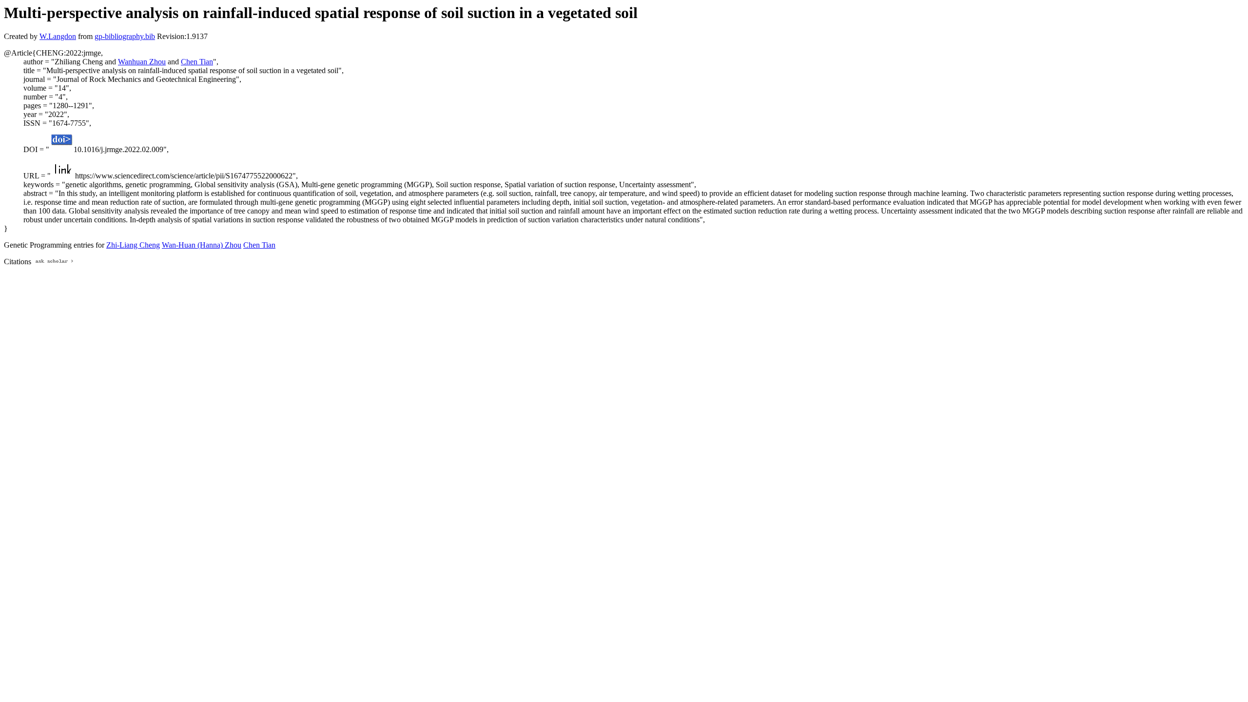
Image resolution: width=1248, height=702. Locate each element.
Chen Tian (197, 62)
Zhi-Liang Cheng (133, 245)
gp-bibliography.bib (125, 36)
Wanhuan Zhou (142, 62)
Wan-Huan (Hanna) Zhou (201, 245)
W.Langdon (57, 36)
